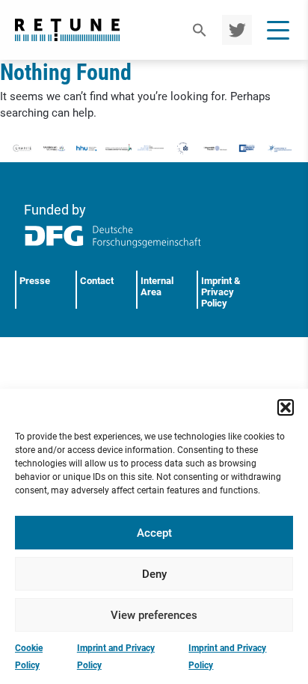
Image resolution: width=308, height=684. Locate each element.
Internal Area (157, 286)
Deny (154, 574)
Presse (34, 280)
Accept (154, 533)
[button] (285, 407)
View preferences (154, 615)
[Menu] (278, 30)
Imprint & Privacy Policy (221, 292)
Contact (97, 280)
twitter (235, 30)
